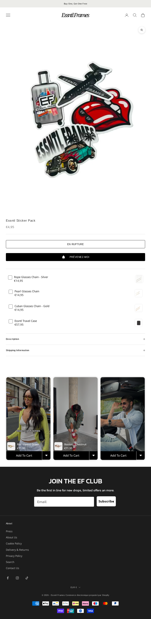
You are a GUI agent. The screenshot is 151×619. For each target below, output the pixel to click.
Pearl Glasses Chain (27, 291)
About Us (11, 537)
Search (10, 562)
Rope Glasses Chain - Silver (31, 277)
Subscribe (106, 501)
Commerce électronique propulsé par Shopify (87, 595)
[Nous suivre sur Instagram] (17, 578)
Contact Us (12, 568)
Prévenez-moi (79, 257)
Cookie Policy (14, 543)
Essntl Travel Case (26, 320)
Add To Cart (24, 455)
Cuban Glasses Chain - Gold (32, 306)
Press (9, 531)
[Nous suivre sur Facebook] (8, 578)
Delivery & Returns (17, 549)
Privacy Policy (14, 556)
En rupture (75, 244)
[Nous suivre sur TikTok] (27, 578)
